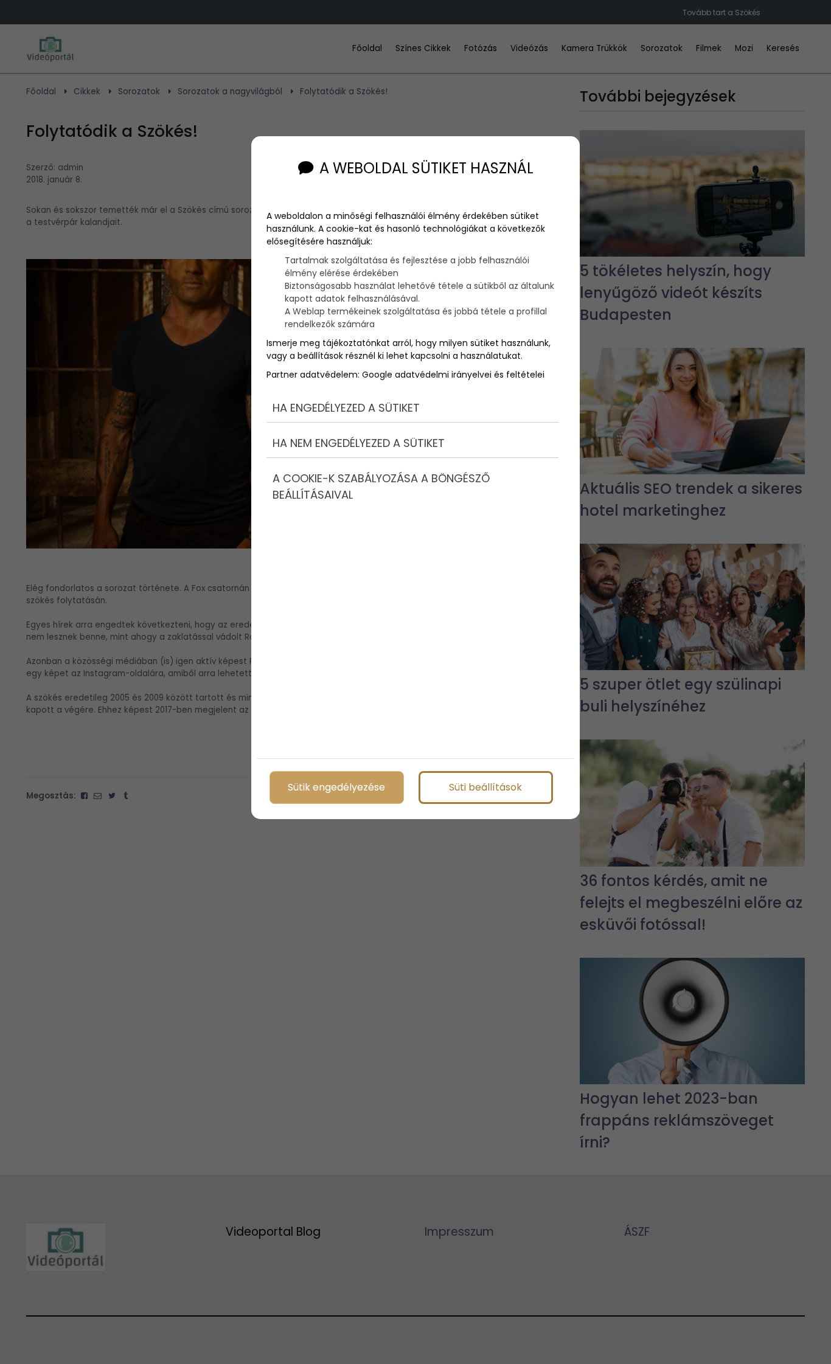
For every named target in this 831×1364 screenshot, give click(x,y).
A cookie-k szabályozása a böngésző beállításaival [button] (381, 486)
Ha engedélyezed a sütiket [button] (346, 407)
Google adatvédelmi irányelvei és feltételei (453, 375)
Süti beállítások (485, 787)
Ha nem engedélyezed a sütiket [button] (359, 443)
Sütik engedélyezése (336, 787)
